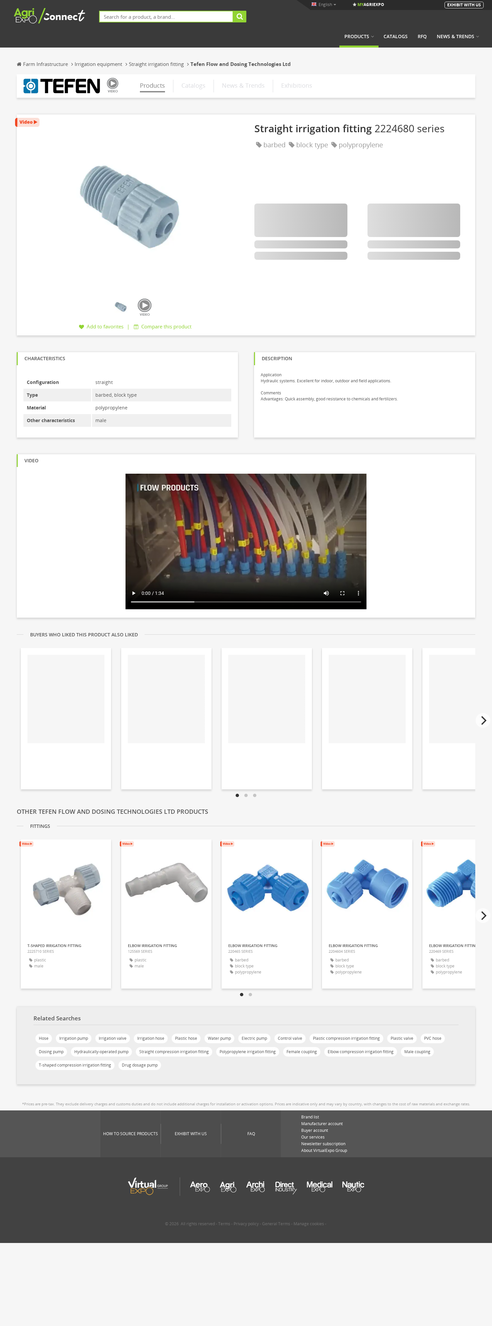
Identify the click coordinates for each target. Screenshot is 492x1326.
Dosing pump (51, 1052)
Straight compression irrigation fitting (174, 1052)
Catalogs (396, 36)
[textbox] (166, 16)
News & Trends (455, 36)
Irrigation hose (150, 1038)
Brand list (310, 1117)
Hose (44, 1038)
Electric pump (254, 1038)
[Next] (483, 720)
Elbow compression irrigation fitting (361, 1052)
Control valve (290, 1038)
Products (356, 36)
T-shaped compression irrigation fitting (75, 1065)
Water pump (219, 1038)
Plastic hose (186, 1038)
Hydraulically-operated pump (101, 1052)
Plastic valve (402, 1038)
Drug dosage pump (140, 1065)
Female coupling (301, 1052)
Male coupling (417, 1052)
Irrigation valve (113, 1038)
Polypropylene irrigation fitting (248, 1052)
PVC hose (432, 1038)
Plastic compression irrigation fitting (346, 1038)
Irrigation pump (73, 1038)
